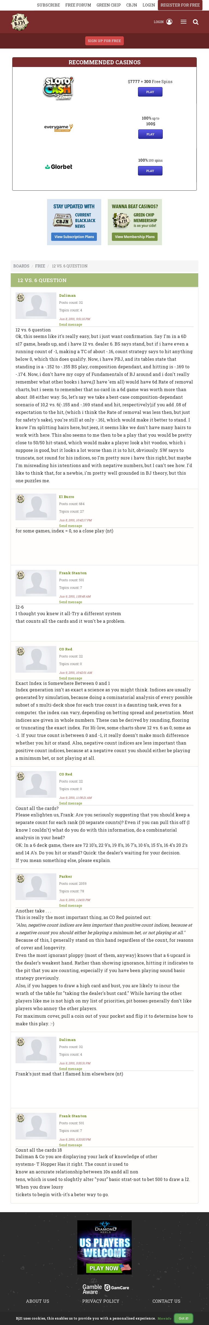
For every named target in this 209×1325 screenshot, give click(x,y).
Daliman (67, 295)
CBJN (131, 5)
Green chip (109, 5)
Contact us (166, 1301)
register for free (180, 5)
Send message (70, 324)
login (149, 5)
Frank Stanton (73, 573)
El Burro (66, 497)
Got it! (183, 1318)
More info (164, 1318)
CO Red (65, 649)
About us (37, 1301)
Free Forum (78, 5)
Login (159, 22)
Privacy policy (100, 1301)
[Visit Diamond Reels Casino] (104, 1250)
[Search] (195, 22)
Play (150, 92)
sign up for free (104, 40)
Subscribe (48, 5)
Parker (65, 876)
